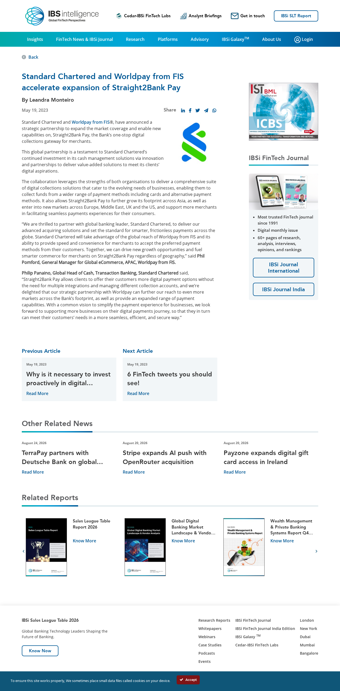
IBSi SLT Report (296, 15)
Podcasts (206, 653)
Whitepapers (210, 628)
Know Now (40, 650)
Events (204, 661)
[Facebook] (190, 110)
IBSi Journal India (283, 289)
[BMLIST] (283, 111)
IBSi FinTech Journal (253, 620)
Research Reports (214, 620)
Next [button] (316, 551)
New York (308, 628)
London (307, 620)
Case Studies (210, 644)
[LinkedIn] (183, 110)
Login (307, 39)
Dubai (305, 636)
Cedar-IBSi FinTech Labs (147, 15)
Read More (37, 393)
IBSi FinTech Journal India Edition (265, 628)
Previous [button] (23, 551)
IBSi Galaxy (235, 39)
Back (33, 57)
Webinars (206, 636)
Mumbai (307, 644)
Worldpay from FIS (91, 122)
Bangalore (309, 653)
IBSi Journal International (283, 267)
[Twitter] (197, 110)
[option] (71, 551)
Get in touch (252, 15)
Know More (84, 541)
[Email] (206, 110)
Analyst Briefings (205, 15)
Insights (35, 39)
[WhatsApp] (214, 110)
